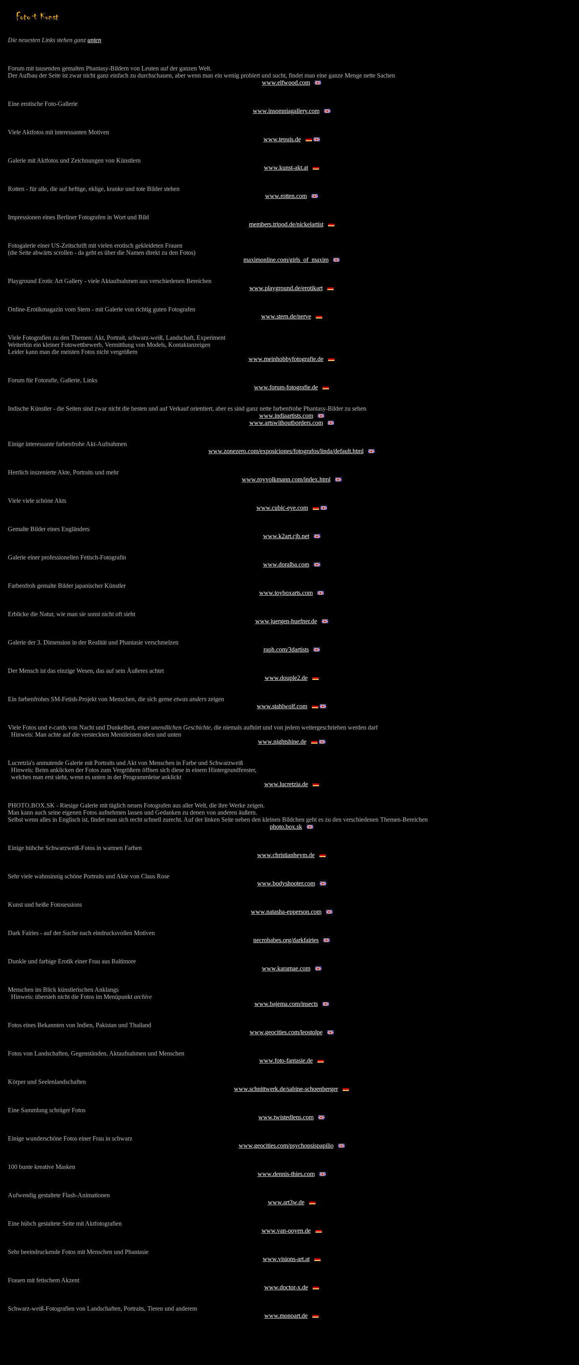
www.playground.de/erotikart (286, 288)
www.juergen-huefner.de (286, 621)
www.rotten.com (286, 196)
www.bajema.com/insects (286, 1003)
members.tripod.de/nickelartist (286, 224)
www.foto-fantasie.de (286, 1060)
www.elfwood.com (286, 82)
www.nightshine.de (282, 741)
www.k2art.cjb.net (286, 536)
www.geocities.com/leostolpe (286, 1032)
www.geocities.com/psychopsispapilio (286, 1145)
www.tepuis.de (282, 139)
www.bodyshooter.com (286, 883)
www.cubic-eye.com (282, 507)
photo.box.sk (286, 826)
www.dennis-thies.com (286, 1174)
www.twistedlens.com (286, 1117)
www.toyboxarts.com (286, 592)
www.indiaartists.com (286, 415)
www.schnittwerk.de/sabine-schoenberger (286, 1088)
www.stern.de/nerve (286, 316)
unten (94, 40)
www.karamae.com (286, 968)
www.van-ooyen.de (286, 1230)
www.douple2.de (286, 677)
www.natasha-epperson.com (286, 911)
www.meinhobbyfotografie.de (286, 359)
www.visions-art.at (286, 1259)
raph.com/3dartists (286, 649)
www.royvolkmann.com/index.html (286, 479)
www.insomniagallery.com (286, 110)
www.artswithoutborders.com (286, 422)
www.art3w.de (286, 1202)
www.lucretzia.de (286, 784)
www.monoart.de (286, 1315)
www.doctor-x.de (286, 1287)
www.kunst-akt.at (286, 167)
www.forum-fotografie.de (286, 387)
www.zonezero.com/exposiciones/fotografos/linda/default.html (286, 451)
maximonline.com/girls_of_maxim (285, 259)
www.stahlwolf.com (282, 706)
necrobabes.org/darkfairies (286, 940)
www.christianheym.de (286, 855)
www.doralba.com (286, 564)
